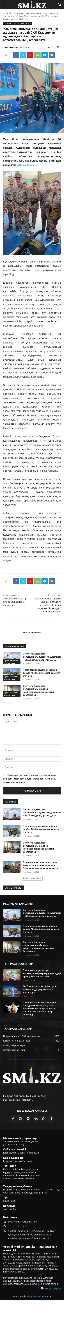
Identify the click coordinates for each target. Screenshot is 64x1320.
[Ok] (51, 1119)
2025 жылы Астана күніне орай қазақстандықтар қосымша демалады (39, 989)
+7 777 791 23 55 (17, 1226)
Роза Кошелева (11, 47)
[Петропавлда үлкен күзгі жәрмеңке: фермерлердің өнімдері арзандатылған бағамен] (12, 975)
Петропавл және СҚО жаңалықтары (30, 13)
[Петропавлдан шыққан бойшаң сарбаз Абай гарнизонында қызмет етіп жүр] (12, 674)
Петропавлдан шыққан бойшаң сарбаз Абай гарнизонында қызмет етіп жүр (41, 673)
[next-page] (10, 704)
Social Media (26, 164)
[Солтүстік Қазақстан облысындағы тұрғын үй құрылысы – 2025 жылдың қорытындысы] (12, 658)
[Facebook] (16, 55)
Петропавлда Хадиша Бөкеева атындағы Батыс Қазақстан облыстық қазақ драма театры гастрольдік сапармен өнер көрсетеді (39, 1008)
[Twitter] (23, 55)
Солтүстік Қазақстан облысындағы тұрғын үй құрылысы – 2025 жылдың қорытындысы (42, 657)
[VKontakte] (36, 1119)
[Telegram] (44, 55)
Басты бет (7, 13)
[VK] (52, 55)
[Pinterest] (30, 55)
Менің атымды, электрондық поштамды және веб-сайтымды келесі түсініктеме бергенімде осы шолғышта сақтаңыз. (30, 779)
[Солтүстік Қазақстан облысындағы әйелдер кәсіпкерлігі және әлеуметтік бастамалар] (12, 691)
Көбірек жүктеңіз (31, 878)
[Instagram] (20, 1119)
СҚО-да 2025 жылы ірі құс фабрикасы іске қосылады (15, 602)
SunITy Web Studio (35, 1296)
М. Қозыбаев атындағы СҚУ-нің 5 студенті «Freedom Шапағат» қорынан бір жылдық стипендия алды (48, 605)
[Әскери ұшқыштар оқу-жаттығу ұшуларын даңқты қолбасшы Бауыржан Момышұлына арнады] (12, 867)
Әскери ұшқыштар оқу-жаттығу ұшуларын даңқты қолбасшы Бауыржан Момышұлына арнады (40, 865)
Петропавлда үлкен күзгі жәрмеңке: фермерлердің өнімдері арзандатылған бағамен (42, 973)
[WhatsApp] (37, 55)
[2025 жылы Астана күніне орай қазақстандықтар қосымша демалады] (12, 991)
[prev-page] (5, 704)
